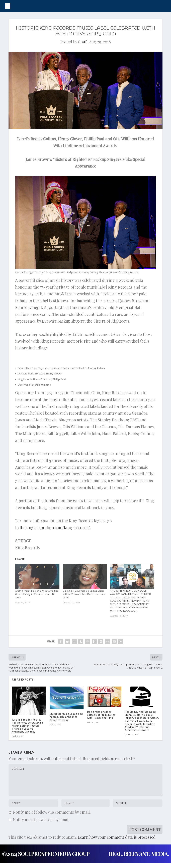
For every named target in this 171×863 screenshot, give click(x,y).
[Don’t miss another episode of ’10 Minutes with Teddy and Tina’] (104, 697)
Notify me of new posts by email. (41, 819)
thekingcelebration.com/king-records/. (55, 527)
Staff (82, 41)
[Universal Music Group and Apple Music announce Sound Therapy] (67, 698)
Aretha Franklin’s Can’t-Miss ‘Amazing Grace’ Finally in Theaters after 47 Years (36, 594)
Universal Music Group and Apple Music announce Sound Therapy (66, 716)
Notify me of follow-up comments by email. (52, 812)
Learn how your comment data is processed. (117, 837)
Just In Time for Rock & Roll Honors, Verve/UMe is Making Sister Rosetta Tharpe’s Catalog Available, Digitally (28, 725)
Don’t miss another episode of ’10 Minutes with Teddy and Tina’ (101, 714)
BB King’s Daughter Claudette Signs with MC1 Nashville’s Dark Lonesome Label (84, 594)
